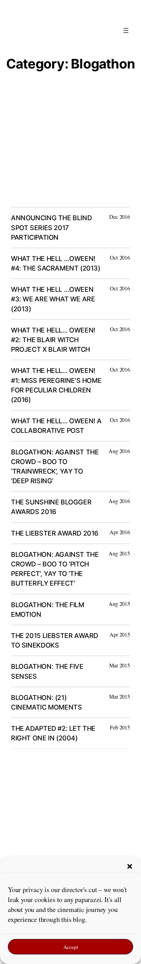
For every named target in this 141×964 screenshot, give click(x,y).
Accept (70, 946)
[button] (129, 866)
